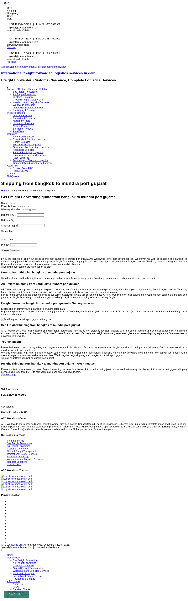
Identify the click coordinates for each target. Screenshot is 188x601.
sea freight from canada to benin (17, 529)
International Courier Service (28, 107)
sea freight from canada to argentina (18, 510)
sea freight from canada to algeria (17, 504)
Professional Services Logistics (29, 155)
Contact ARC (14, 464)
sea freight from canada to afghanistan (19, 501)
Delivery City (8, 220)
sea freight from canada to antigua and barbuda (21, 509)
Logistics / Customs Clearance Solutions (28, 89)
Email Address (9, 206)
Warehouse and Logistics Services (31, 102)
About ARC (13, 165)
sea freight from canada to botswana (18, 535)
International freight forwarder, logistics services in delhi (48, 73)
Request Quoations (17, 462)
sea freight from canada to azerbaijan (18, 516)
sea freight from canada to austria (17, 514)
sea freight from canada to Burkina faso (19, 541)
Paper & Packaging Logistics (28, 152)
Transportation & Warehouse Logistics (32, 163)
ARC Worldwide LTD (12, 544)
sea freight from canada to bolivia (17, 532)
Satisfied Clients (21, 589)
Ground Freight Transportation (28, 99)
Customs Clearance (23, 97)
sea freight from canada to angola (17, 507)
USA (6, 3)
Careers (11, 173)
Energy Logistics (21, 142)
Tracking (11, 33)
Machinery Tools (21, 121)
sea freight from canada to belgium (17, 526)
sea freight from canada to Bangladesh (19, 520)
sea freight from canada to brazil (17, 536)
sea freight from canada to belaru (17, 523)
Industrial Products (22, 115)
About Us (18, 584)
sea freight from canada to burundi (17, 542)
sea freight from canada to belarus (17, 525)
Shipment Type (9, 225)
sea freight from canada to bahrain (17, 519)
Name (4, 203)
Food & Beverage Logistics (27, 144)
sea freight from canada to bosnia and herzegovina (22, 534)
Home (10, 555)
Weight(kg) (6, 231)
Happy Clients (20, 171)
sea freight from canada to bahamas (18, 517)
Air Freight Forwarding (24, 94)
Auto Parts (18, 131)
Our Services (14, 557)
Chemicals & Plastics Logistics (29, 139)
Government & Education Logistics (31, 147)
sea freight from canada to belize (17, 528)
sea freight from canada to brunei (17, 538)
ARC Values (13, 581)
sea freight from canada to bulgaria (17, 539)
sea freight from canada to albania (17, 503)
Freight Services (15, 440)
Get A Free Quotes (17, 594)
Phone (5, 245)
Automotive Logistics (24, 136)
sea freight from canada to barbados (18, 522)
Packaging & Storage (24, 110)
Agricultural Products (24, 118)
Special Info (7, 239)
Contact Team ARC (23, 168)
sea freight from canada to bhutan (17, 531)
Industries (12, 134)
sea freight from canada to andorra (17, 506)
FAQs (16, 586)
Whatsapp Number (11, 209)
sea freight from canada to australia (18, 513)
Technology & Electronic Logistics (30, 160)
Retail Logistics (21, 158)
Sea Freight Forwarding (25, 92)
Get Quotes (13, 176)
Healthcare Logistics (23, 150)
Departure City (8, 215)
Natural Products (21, 126)
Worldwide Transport (24, 105)
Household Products (23, 123)
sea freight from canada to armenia (17, 512)
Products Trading (16, 113)
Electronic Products (23, 128)
